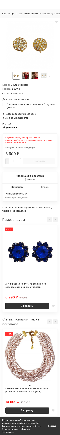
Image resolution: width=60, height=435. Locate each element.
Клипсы (19, 207)
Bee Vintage (8, 14)
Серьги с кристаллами (14, 211)
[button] (49, 76)
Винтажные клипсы (28, 14)
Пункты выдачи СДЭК (16, 194)
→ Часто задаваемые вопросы (19, 114)
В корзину (39, 161)
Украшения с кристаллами (37, 207)
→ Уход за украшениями (15, 118)
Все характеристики (12, 93)
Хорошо (52, 426)
